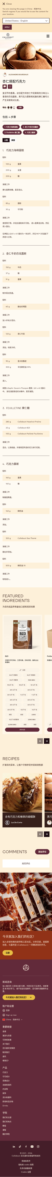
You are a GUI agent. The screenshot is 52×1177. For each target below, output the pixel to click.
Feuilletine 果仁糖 (13, 132)
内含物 (5, 1089)
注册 (8, 952)
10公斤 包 (10, 685)
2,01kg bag (12, 724)
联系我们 (6, 1052)
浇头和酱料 (7, 1097)
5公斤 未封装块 (14, 719)
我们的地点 (7, 1121)
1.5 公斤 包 (34, 685)
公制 (6, 140)
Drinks (5, 1106)
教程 (4, 1126)
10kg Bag (31, 680)
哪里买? (6, 1060)
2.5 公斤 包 (13, 690)
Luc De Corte (16, 822)
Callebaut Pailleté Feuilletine (30, 434)
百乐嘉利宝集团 (9, 1048)
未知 (10, 715)
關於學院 (6, 1134)
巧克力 (5, 1072)
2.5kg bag (31, 719)
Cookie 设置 (26, 1172)
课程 (4, 1130)
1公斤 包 (23, 710)
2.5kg (34, 715)
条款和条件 (26, 1161)
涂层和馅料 (7, 1085)
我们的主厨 (7, 1117)
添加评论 (42, 851)
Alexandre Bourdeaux (18, 75)
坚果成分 (6, 1081)
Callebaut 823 (24, 428)
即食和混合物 (8, 1101)
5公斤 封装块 (13, 675)
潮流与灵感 (7, 1035)
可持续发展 (7, 1040)
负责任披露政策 (26, 1168)
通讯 (4, 1056)
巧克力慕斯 (31, 132)
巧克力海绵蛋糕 (12, 127)
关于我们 (6, 1044)
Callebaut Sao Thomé (27, 538)
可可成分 (6, 1076)
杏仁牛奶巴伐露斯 (31, 127)
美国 (13, 140)
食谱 (4, 1031)
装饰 (4, 1093)
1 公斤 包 (23, 695)
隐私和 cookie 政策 (26, 1164)
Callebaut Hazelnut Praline (29, 422)
